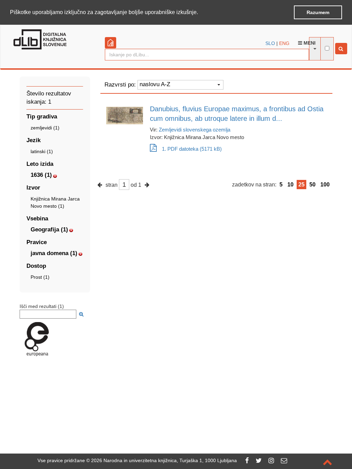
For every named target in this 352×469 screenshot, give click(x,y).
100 (325, 184)
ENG (284, 43)
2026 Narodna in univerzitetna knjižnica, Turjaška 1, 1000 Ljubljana (164, 460)
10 (290, 184)
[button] (200, 13)
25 (301, 184)
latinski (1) (42, 151)
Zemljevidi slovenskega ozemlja (194, 130)
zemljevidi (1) (45, 127)
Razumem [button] (318, 12)
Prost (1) (40, 277)
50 (312, 184)
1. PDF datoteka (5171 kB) (192, 149)
